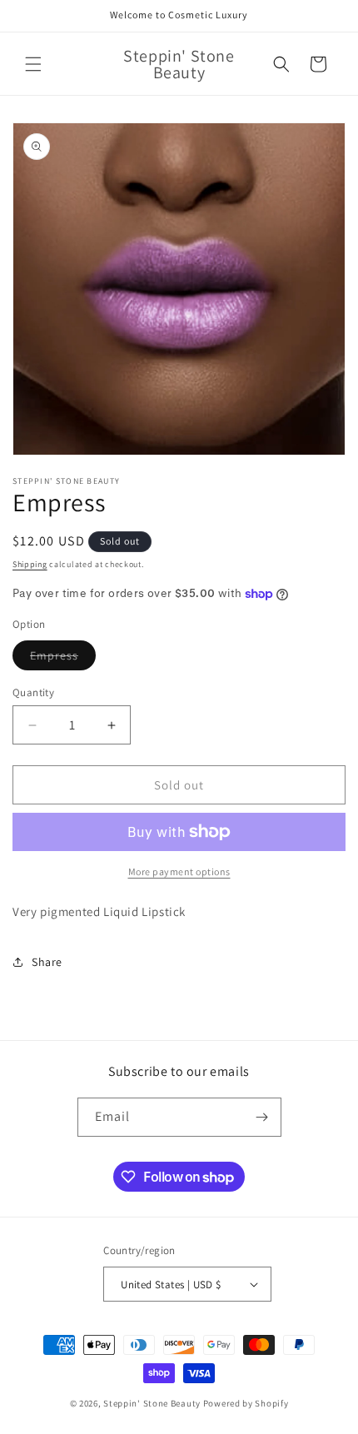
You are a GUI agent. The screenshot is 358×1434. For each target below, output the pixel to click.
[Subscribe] (262, 1117)
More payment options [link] (179, 871)
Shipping (29, 564)
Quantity (33, 692)
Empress (63, 658)
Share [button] (47, 961)
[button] (33, 64)
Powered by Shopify (246, 1403)
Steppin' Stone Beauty (152, 1403)
